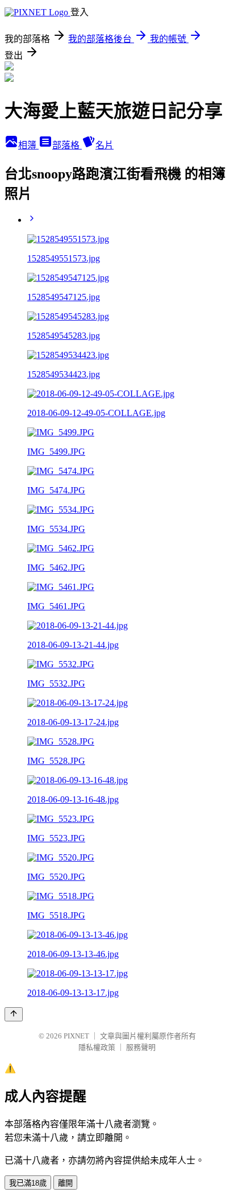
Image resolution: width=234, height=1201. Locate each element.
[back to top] (14, 1014)
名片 (104, 145)
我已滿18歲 (28, 1183)
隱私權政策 (96, 1047)
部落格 (67, 145)
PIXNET (76, 1036)
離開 (65, 1183)
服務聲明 (141, 1047)
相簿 (28, 145)
